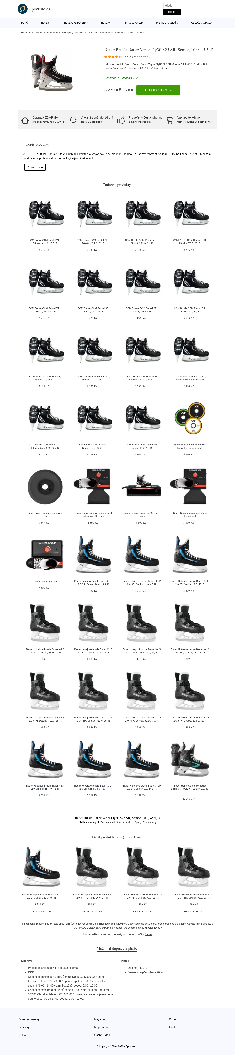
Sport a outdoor (45, 32)
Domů (24, 22)
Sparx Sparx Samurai (45, 581)
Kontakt (173, 1027)
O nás (172, 1019)
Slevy (22, 1035)
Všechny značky (29, 1019)
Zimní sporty (67, 32)
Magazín (99, 1019)
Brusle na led (134, 22)
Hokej (45, 22)
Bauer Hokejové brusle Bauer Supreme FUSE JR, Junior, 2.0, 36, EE (190, 788)
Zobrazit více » (159, 68)
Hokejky (106, 22)
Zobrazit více (35, 167)
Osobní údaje (102, 1035)
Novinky (24, 1027)
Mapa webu (101, 1027)
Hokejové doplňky (76, 22)
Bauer (116, 68)
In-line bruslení (166, 22)
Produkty (32, 32)
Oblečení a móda (201, 22)
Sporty (57, 32)
